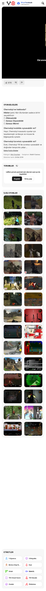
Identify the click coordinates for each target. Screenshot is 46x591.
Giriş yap (28, 179)
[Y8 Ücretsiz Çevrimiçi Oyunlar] (11, 3)
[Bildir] (21, 82)
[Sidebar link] (3, 3)
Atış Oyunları (15, 154)
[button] (11, 150)
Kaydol (17, 179)
